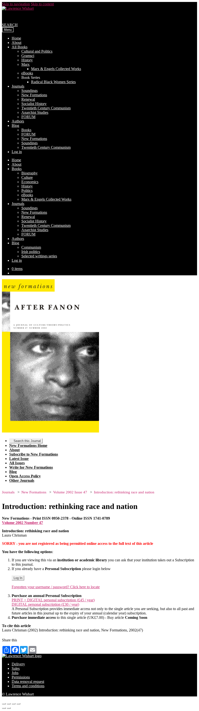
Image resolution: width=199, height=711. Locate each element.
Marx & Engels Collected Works (56, 69)
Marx (25, 64)
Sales (16, 668)
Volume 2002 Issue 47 (70, 492)
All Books (19, 47)
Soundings (29, 91)
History (27, 60)
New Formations (34, 95)
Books (26, 130)
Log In (18, 578)
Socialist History (34, 104)
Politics (27, 190)
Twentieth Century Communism (46, 108)
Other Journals (21, 480)
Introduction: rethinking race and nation (124, 492)
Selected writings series (39, 256)
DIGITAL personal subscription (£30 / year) (45, 604)
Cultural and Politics (36, 51)
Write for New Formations (31, 467)
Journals (18, 86)
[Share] (9, 703)
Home (16, 38)
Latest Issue (19, 459)
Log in (17, 152)
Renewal (28, 99)
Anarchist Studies (34, 112)
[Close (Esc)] (4, 703)
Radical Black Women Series (53, 82)
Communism (31, 247)
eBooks (27, 73)
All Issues (17, 463)
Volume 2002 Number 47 (22, 523)
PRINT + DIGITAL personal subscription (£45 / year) (53, 600)
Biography (29, 173)
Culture (27, 177)
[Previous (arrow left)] (4, 708)
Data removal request (28, 681)
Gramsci (27, 56)
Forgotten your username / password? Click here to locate (56, 587)
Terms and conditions (28, 686)
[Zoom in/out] (18, 703)
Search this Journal (27, 441)
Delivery (18, 664)
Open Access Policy (25, 476)
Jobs (15, 673)
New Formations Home (28, 445)
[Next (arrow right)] (9, 708)
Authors (18, 121)
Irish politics (30, 252)
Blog (15, 125)
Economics (29, 182)
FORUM (28, 117)
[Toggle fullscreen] (14, 703)
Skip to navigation (16, 4)
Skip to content (42, 4)
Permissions (21, 677)
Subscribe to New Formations (33, 454)
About (16, 43)
